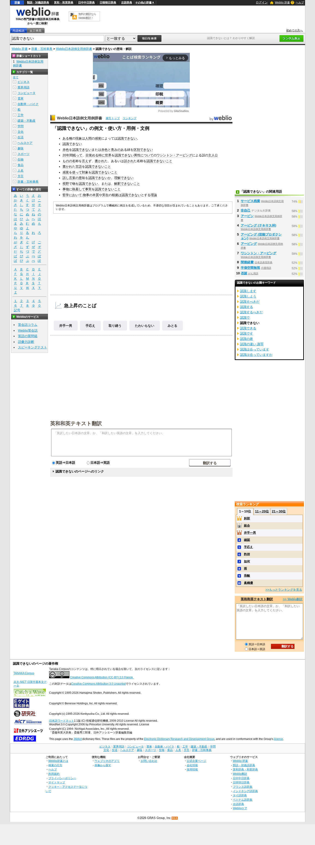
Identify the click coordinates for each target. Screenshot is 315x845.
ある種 (67, 138)
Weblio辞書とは (58, 760)
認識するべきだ (251, 312)
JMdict (78, 739)
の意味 (80, 178)
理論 (154, 195)
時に (101, 155)
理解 (117, 178)
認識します (248, 291)
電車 (21, 98)
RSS (175, 818)
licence (278, 739)
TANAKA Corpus (24, 673)
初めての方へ (294, 30)
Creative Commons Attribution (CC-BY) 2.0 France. (102, 677)
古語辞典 (126, 2)
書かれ (99, 161)
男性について (143, 155)
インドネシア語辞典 (245, 791)
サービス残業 (250, 201)
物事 (86, 195)
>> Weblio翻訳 (293, 599)
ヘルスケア (25, 143)
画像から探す (103, 765)
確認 (247, 540)
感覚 (98, 138)
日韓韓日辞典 (108, 2)
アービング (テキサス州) (258, 225)
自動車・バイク (28, 104)
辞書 (17, 2)
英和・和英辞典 (63, 2)
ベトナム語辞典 (242, 799)
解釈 (117, 183)
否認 (244, 273)
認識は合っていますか (256, 355)
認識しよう (248, 296)
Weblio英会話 (28, 330)
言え (85, 161)
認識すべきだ (249, 301)
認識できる (248, 328)
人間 (88, 138)
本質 (95, 195)
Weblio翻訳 (240, 773)
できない (130, 138)
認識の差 (246, 339)
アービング (249, 243)
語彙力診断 (26, 342)
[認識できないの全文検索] (35, 30)
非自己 (245, 210)
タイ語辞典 (240, 795)
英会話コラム (27, 325)
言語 (78, 166)
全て (15, 77)
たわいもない (144, 325)
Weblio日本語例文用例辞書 (74, 49)
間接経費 (247, 262)
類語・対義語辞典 (38, 2)
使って (77, 172)
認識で (245, 317)
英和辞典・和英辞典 (245, 769)
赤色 (65, 149)
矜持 (247, 554)
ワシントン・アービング (174, 155)
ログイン (262, 2)
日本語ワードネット (61, 720)
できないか (103, 178)
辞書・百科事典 (41, 49)
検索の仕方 (55, 765)
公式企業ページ (196, 760)
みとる (172, 325)
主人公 (213, 155)
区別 (137, 149)
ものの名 (68, 161)
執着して (78, 189)
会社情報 (192, 765)
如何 (247, 561)
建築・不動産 (27, 120)
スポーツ (24, 154)
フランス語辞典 (242, 786)
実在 (105, 195)
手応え (90, 325)
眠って (77, 155)
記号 (17, 310)
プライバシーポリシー (62, 778)
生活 (21, 137)
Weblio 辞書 (282, 2)
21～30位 (279, 511)
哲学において (72, 195)
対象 (85, 172)
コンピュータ (27, 93)
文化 (21, 131)
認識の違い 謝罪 (252, 344)
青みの (116, 149)
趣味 (21, 148)
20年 (65, 155)
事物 (65, 189)
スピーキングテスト (32, 347)
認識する (246, 307)
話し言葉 (68, 178)
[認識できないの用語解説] (18, 30)
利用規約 (53, 773)
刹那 (247, 518)
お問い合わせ (149, 760)
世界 (108, 155)
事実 (88, 189)
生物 (21, 159)
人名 (21, 170)
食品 (21, 165)
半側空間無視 (250, 268)
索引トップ (113, 118)
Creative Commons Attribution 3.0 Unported (98, 683)
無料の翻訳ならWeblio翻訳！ (87, 16)
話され (129, 161)
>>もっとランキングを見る (283, 589)
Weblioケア (240, 808)
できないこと (162, 161)
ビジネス (24, 82)
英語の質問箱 (27, 336)
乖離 (247, 575)
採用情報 (192, 769)
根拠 (115, 195)
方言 (21, 176)
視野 (65, 183)
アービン (247, 216)
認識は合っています (254, 349)
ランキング (130, 118)
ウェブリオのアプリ (107, 760)
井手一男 (65, 325)
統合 (247, 525)
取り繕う (115, 325)
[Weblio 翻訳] (73, 16)
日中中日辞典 (86, 2)
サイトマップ (56, 782)
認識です (246, 333)
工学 (21, 115)
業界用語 (24, 87)
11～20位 (262, 511)
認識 (120, 138)
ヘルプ (300, 2)
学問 (21, 126)
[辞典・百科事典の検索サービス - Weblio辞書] (37, 15)
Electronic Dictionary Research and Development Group (179, 739)
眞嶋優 (248, 583)
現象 (78, 138)
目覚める (92, 155)
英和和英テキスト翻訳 (76, 423)
